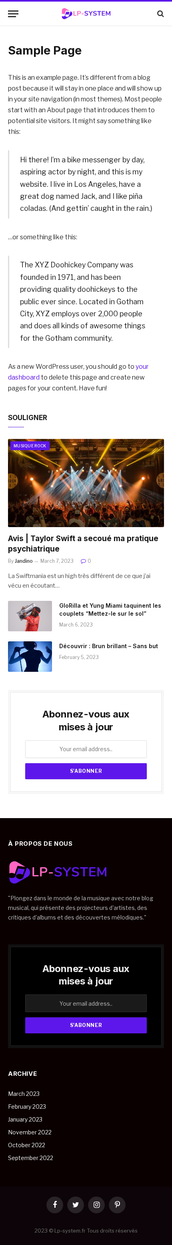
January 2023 (25, 1119)
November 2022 (30, 1132)
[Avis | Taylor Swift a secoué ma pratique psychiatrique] (86, 483)
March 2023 (24, 1093)
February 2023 (27, 1106)
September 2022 (30, 1157)
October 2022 (26, 1145)
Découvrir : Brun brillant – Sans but (108, 646)
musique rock (30, 445)
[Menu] (13, 14)
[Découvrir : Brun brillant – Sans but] (30, 656)
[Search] (160, 14)
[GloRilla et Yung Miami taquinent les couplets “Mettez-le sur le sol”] (30, 616)
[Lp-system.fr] (86, 13)
